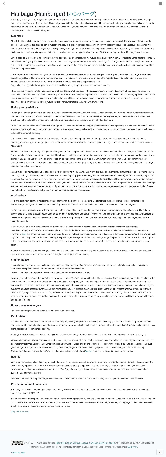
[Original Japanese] (20, 411)
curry (24, 233)
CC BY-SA (132, 446)
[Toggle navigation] (161, 3)
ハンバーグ (81, 13)
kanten (89, 350)
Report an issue (18, 452)
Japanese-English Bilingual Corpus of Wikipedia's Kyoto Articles (85, 442)
